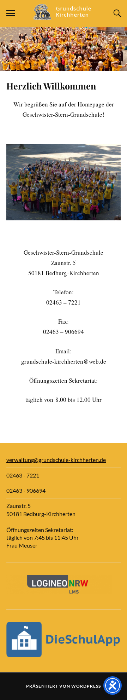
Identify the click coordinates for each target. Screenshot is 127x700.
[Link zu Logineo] (59, 592)
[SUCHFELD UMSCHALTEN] (116, 13)
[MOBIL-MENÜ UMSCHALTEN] (10, 13)
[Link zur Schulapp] (63, 655)
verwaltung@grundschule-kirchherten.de (56, 459)
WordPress (86, 686)
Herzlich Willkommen (51, 86)
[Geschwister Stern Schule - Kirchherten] (63, 16)
